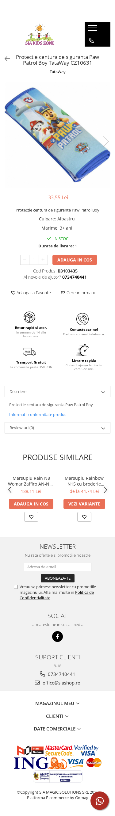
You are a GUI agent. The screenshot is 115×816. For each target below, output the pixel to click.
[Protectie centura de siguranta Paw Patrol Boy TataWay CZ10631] (57, 135)
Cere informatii (80, 293)
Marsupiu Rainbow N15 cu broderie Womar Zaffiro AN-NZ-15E (84, 481)
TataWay (58, 71)
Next (105, 141)
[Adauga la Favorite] (31, 517)
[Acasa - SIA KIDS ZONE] (40, 34)
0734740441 (61, 674)
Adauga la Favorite (33, 293)
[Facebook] (57, 636)
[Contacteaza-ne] (91, 40)
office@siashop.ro (60, 683)
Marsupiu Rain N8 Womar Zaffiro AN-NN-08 (31, 481)
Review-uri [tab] (22, 427)
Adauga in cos (74, 260)
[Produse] (93, 29)
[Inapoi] (4, 59)
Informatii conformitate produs (37, 414)
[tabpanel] (57, 135)
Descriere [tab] (18, 391)
